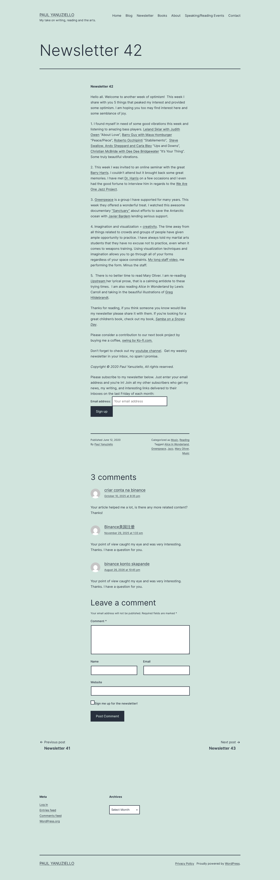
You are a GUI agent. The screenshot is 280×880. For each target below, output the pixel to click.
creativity (150, 227)
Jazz (170, 448)
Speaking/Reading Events (204, 16)
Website (96, 682)
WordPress (232, 863)
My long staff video (163, 260)
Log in (44, 804)
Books (162, 16)
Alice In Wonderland (176, 444)
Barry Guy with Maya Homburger (147, 135)
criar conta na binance (125, 490)
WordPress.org (50, 821)
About (176, 16)
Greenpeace (104, 200)
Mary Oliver (182, 448)
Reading (184, 439)
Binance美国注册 (119, 526)
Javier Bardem (119, 216)
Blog (129, 16)
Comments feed (51, 815)
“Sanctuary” (121, 211)
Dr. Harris (131, 178)
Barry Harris (99, 173)
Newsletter (145, 16)
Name (95, 661)
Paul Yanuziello (57, 14)
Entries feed (48, 810)
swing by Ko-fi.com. (137, 340)
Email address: (101, 401)
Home (116, 16)
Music (174, 439)
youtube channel (148, 351)
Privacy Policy (184, 863)
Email (146, 661)
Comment (99, 621)
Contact (234, 16)
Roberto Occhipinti (128, 140)
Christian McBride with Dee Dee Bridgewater (125, 151)
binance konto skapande (127, 563)
